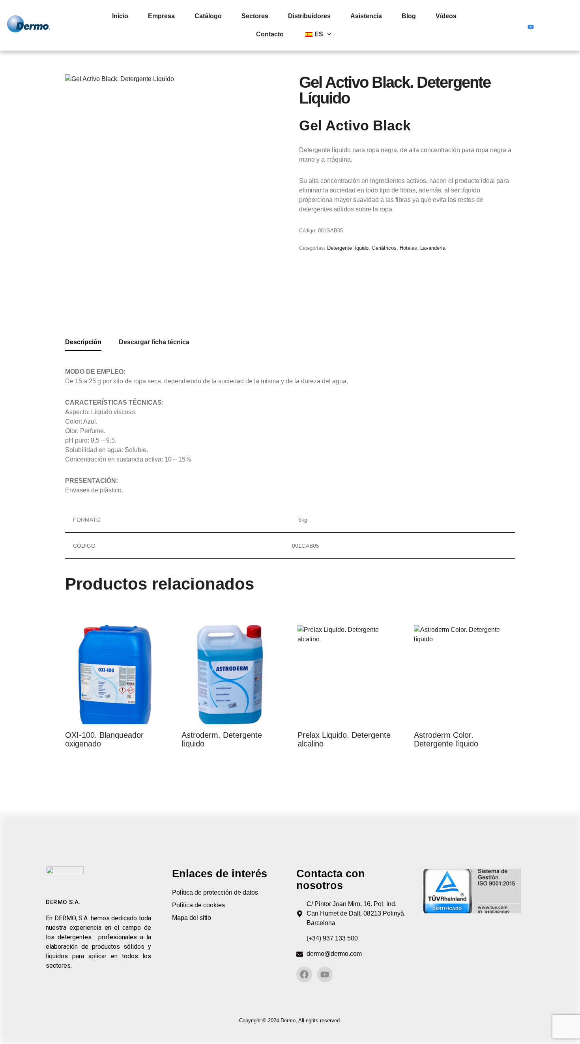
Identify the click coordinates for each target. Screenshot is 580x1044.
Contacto (270, 34)
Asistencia (366, 16)
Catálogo (208, 16)
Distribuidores (309, 16)
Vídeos (446, 16)
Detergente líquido (348, 248)
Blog (409, 16)
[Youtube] (531, 25)
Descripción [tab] (83, 342)
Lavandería (432, 248)
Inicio (120, 16)
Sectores (254, 16)
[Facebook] (516, 25)
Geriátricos (384, 248)
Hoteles (408, 248)
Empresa (161, 16)
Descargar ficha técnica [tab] (154, 342)
